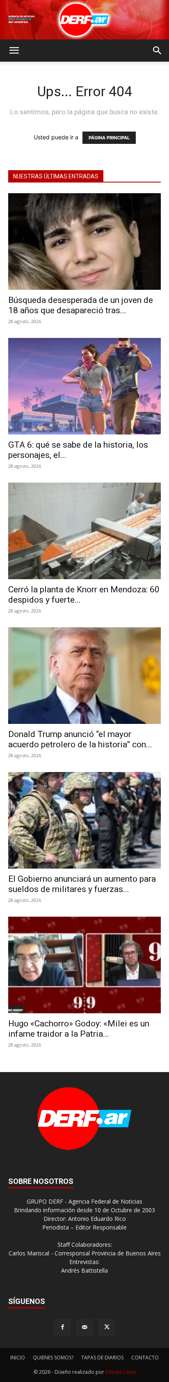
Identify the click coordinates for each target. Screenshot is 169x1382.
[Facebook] (62, 1327)
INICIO (17, 1357)
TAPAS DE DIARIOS (102, 1357)
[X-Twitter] (106, 1327)
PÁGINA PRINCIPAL (109, 138)
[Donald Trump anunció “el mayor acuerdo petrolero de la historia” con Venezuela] (84, 675)
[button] (14, 50)
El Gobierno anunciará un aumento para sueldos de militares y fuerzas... (82, 884)
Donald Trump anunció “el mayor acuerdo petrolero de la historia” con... (80, 739)
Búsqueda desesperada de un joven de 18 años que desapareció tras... (80, 305)
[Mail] (84, 1327)
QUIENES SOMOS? (53, 1357)
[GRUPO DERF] (84, 19)
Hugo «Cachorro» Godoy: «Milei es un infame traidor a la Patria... (78, 1029)
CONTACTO (145, 1357)
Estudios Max (120, 1371)
